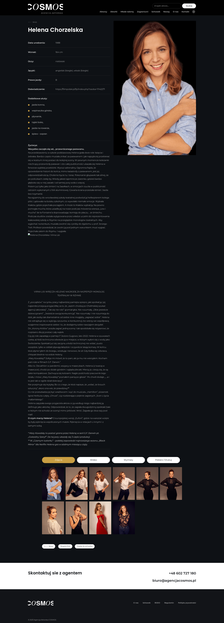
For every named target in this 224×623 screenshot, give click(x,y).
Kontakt (185, 12)
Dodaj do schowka (85, 546)
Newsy (166, 12)
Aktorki (113, 12)
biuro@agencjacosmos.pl (174, 580)
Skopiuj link (65, 546)
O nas (175, 12)
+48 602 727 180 (182, 573)
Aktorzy (103, 12)
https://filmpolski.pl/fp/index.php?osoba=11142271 (80, 89)
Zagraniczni (142, 12)
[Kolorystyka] (193, 12)
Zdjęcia (58, 460)
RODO (157, 603)
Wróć (34, 22)
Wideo (93, 460)
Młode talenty (127, 12)
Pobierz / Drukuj (163, 460)
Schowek (156, 12)
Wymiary (128, 460)
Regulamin (169, 603)
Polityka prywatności (187, 603)
